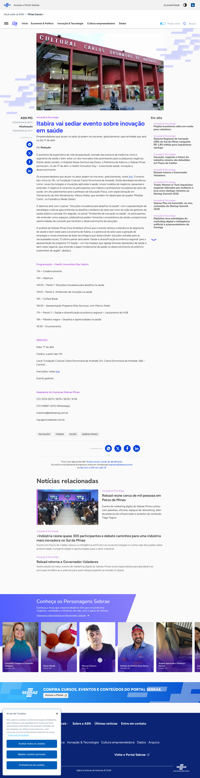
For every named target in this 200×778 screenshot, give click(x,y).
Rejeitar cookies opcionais (32, 754)
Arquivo (154, 742)
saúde (73, 434)
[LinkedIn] (29, 171)
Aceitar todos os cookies (32, 743)
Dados (141, 742)
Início (25, 23)
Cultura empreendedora (118, 742)
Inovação (44, 434)
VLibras (192, 5)
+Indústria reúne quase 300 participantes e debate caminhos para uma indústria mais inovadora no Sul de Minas (99, 538)
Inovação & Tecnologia (83, 742)
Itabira (60, 434)
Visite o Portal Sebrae (130, 754)
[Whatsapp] (29, 144)
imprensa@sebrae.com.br (120, 464)
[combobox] (36, 14)
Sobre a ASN (81, 723)
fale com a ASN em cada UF (93, 467)
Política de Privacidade (18, 735)
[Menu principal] (6, 23)
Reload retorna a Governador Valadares (67, 562)
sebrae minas (90, 434)
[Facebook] (29, 162)
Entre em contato (133, 723)
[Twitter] (29, 153)
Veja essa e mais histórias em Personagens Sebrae (61, 615)
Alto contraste (185, 5)
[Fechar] (57, 713)
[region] (31, 742)
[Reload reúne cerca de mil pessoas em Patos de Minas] (67, 507)
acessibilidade (172, 5)
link (131, 176)
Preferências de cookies (31, 765)
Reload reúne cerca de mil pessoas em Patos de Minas (131, 497)
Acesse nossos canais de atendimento (104, 461)
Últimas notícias (106, 723)
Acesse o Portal (54, 695)
